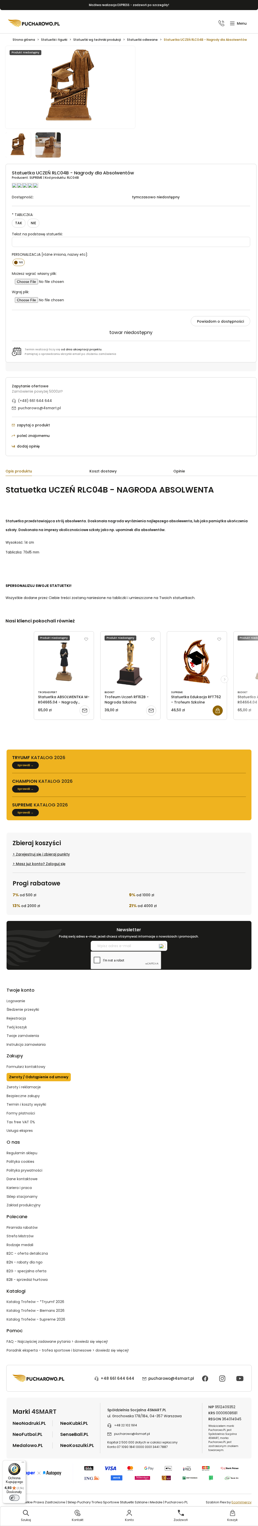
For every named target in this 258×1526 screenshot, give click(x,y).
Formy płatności (21, 1113)
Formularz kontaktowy (26, 1066)
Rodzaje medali (20, 1244)
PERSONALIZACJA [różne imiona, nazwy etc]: (50, 254)
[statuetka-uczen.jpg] (50, 144)
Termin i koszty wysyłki (26, 1104)
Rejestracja (16, 1018)
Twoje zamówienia (23, 1035)
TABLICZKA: (22, 214)
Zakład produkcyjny (24, 1205)
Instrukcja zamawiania (26, 1044)
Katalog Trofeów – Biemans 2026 (35, 1310)
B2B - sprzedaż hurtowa (27, 1279)
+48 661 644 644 (117, 1378)
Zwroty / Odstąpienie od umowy (38, 1077)
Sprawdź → (25, 765)
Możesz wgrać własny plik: (34, 273)
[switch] (14, 1498)
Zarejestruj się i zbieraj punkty (43, 854)
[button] (238, 23)
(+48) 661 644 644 (35, 400)
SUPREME (36, 177)
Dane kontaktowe (22, 1178)
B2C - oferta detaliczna (27, 1253)
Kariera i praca (19, 1187)
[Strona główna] (34, 23)
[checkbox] (19, 262)
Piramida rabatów (22, 1227)
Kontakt (77, 1520)
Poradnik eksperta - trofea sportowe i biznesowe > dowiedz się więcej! (68, 1350)
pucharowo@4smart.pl (39, 408)
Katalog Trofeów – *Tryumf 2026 (35, 1301)
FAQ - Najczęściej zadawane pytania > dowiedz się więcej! (57, 1341)
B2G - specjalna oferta (26, 1271)
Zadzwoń (181, 1520)
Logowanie (16, 1000)
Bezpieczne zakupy (23, 1095)
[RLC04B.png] (21, 144)
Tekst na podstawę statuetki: (37, 234)
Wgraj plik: (20, 291)
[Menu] (23, 1463)
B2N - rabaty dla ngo (25, 1262)
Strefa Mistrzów (20, 1236)
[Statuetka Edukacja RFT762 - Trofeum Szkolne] (197, 662)
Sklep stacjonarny (22, 1196)
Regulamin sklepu (22, 1153)
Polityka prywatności (24, 1170)
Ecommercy (241, 1502)
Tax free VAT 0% (21, 1122)
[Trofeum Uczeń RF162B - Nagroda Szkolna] (130, 662)
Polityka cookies (20, 1161)
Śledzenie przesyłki (23, 1009)
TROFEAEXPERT (47, 692)
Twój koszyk (17, 1027)
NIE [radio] (33, 223)
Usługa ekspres (20, 1130)
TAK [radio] (18, 223)
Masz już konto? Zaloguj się (41, 863)
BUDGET (110, 692)
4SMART (43, 1411)
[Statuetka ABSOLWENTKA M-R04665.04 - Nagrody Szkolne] (64, 662)
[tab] (47, 472)
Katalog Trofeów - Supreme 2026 (36, 1319)
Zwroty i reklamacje (24, 1087)
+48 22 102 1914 (125, 1425)
